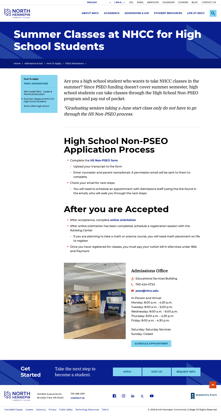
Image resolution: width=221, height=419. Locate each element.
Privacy (52, 409)
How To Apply (54, 63)
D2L (131, 2)
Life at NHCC (196, 13)
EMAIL (140, 2)
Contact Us (78, 398)
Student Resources (168, 13)
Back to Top (212, 384)
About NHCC (90, 13)
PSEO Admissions (74, 63)
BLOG (195, 2)
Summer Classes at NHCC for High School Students (39, 100)
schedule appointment (151, 343)
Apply (127, 371)
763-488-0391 (78, 393)
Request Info (185, 371)
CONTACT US (209, 2)
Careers (29, 409)
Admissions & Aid (136, 13)
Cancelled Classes (13, 409)
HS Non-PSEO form (104, 160)
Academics (111, 13)
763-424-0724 (145, 284)
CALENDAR (168, 2)
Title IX (105, 409)
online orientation (123, 220)
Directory (41, 409)
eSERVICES (153, 2)
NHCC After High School (36, 106)
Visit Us (156, 371)
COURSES (183, 2)
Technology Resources (87, 409)
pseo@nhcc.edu (147, 290)
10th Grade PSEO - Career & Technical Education (38, 92)
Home (17, 63)
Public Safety (66, 409)
